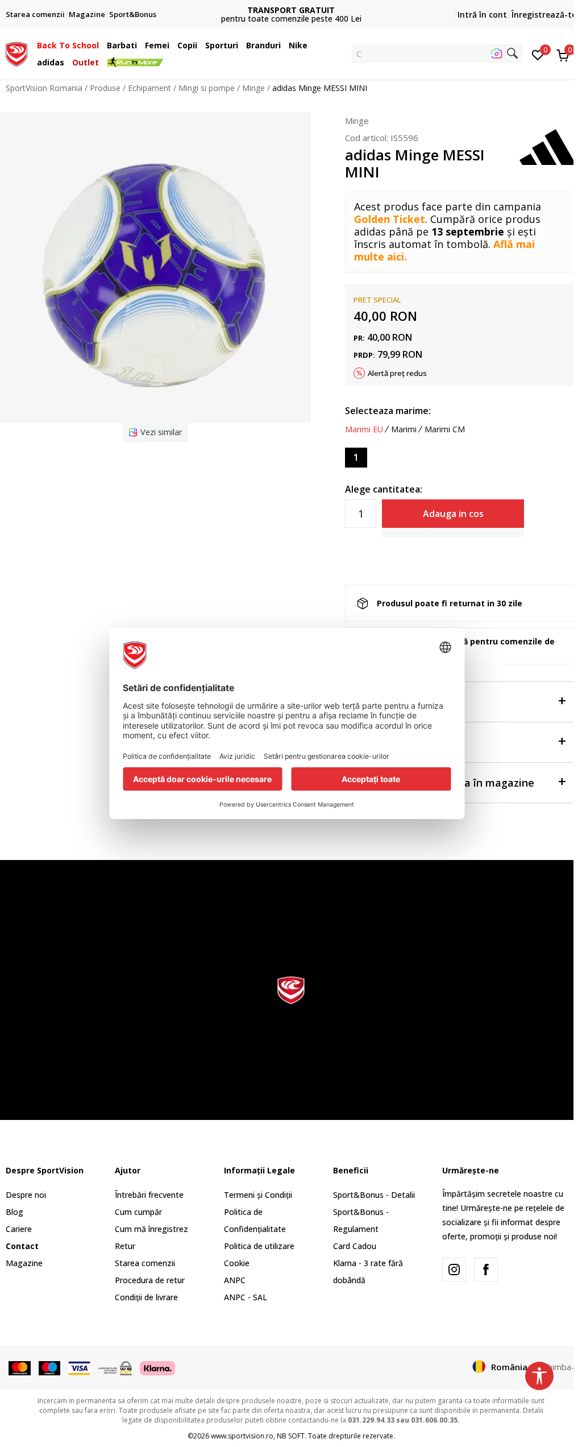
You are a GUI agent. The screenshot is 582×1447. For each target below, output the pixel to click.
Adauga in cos (453, 513)
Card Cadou (354, 1246)
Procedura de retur (150, 1280)
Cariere (19, 1228)
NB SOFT (291, 1436)
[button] (101, 45)
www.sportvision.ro (242, 1436)
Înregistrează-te (544, 14)
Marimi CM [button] (445, 429)
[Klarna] (157, 1367)
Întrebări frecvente (149, 1194)
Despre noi (26, 1194)
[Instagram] (454, 1269)
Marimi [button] (404, 429)
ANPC (235, 1280)
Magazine (24, 1263)
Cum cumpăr (138, 1211)
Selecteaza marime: (388, 411)
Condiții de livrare (146, 1297)
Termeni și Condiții (258, 1194)
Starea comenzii (145, 1263)
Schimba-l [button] (557, 1366)
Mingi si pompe (206, 87)
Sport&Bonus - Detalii (374, 1194)
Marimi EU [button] (364, 429)
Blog (14, 1211)
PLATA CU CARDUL (291, 5)
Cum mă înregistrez (151, 1228)
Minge (253, 87)
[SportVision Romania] (16, 53)
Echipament (149, 87)
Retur (125, 1246)
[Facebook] (486, 1269)
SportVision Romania (44, 87)
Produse (105, 87)
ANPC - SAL (245, 1297)
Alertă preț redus (397, 373)
